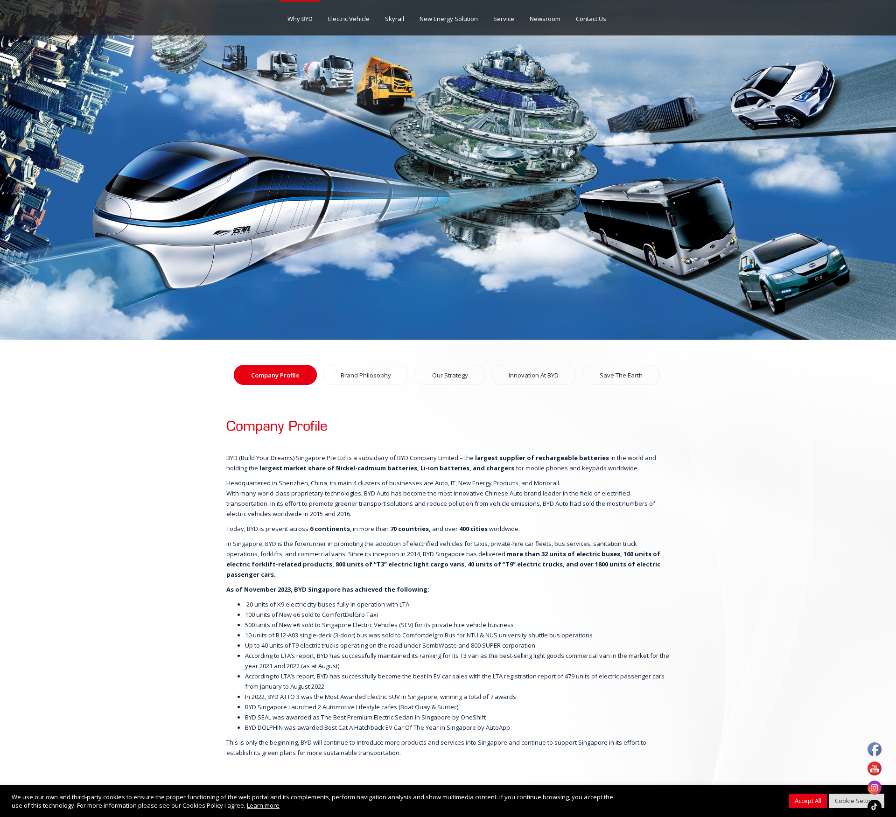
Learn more (263, 805)
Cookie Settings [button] (857, 800)
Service (503, 18)
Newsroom (545, 18)
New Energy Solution (449, 18)
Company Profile (275, 375)
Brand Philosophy (366, 375)
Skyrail (394, 18)
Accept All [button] (808, 800)
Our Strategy (450, 375)
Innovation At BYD (534, 375)
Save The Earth (621, 375)
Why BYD (300, 18)
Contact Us (591, 18)
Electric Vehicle (349, 18)
